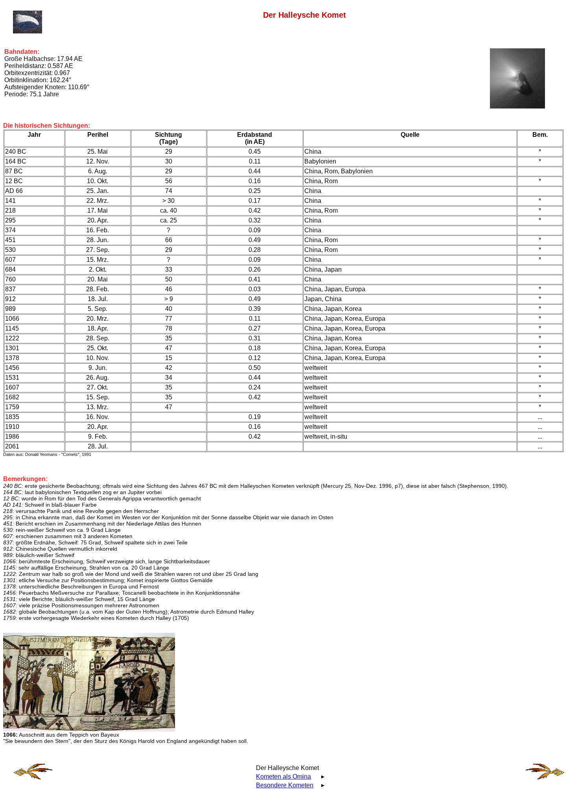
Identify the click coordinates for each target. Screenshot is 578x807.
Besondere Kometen (284, 785)
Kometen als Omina (283, 776)
